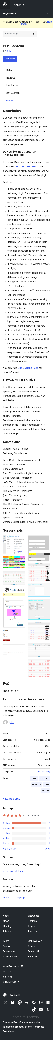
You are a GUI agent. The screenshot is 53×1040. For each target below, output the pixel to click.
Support (10, 100)
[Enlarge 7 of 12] (46, 567)
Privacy (7, 931)
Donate (33, 951)
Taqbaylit (15, 995)
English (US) (44, 771)
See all (46, 848)
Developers (9, 951)
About (6, 915)
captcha (33, 778)
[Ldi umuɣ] (48, 4)
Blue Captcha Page (28, 367)
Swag (32, 956)
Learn (6, 940)
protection (44, 778)
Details (9, 70)
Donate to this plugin (14, 897)
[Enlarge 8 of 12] (46, 587)
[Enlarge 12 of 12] (46, 663)
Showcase (33, 915)
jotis (9, 50)
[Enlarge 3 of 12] (21, 574)
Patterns (32, 931)
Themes (32, 920)
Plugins (31, 926)
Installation (12, 85)
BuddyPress (11, 981)
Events (31, 946)
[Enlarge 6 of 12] (46, 539)
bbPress (9, 976)
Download (10, 58)
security (45, 790)
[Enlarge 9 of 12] (46, 603)
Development (13, 92)
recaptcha (36, 784)
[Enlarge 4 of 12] (21, 591)
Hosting (7, 926)
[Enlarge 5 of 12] (21, 633)
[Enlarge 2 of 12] (21, 560)
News (6, 920)
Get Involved (35, 940)
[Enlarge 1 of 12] (21, 539)
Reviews (10, 77)
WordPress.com (13, 966)
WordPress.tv (11, 956)
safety (46, 784)
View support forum (13, 871)
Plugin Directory (11, 13)
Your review (9, 848)
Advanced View (11, 798)
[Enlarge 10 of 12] (46, 626)
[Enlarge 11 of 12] (46, 646)
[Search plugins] (34, 34)
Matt (7, 971)
